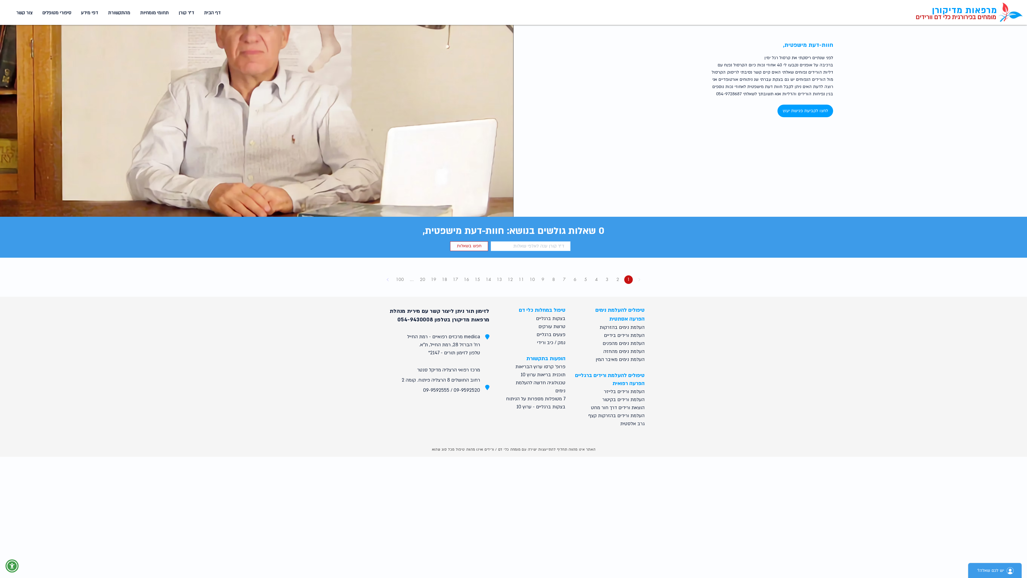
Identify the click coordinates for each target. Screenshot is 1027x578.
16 (466, 279)
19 (433, 279)
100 (400, 279)
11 (521, 279)
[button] (153, 13)
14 (488, 279)
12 (510, 279)
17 (455, 279)
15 (477, 279)
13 (499, 279)
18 (444, 279)
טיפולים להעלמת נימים (620, 310)
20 (422, 279)
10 (532, 279)
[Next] (387, 279)
